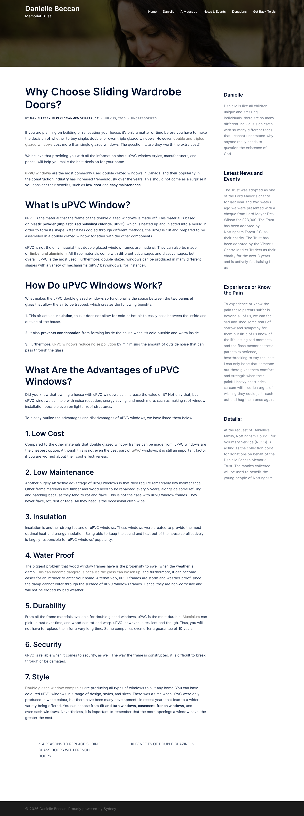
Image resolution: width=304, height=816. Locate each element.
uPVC (136, 450)
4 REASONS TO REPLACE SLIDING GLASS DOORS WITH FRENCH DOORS (69, 750)
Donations (239, 11)
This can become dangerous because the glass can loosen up (88, 572)
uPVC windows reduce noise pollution (84, 344)
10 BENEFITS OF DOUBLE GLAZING (160, 744)
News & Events (215, 11)
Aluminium (191, 616)
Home (152, 11)
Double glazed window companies (54, 688)
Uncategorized (144, 118)
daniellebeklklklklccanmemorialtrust (64, 118)
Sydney (110, 808)
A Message (188, 11)
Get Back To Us (264, 11)
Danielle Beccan (52, 8)
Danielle (168, 11)
